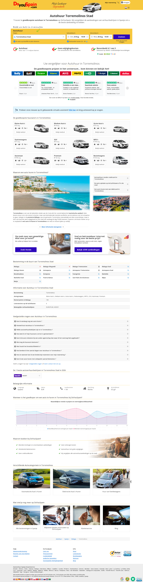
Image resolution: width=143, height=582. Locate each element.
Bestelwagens (77, 556)
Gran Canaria (94, 569)
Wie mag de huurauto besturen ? (28, 342)
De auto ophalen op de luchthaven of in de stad (109, 184)
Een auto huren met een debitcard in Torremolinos (107, 190)
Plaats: (15, 33)
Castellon (54, 569)
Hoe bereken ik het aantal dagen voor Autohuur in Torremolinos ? (39, 350)
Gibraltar (87, 569)
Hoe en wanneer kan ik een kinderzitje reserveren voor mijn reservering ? (41, 355)
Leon (25, 570)
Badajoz (37, 569)
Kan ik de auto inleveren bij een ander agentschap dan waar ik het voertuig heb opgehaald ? (48, 338)
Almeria (21, 569)
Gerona (81, 569)
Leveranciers (77, 554)
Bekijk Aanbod (20, 132)
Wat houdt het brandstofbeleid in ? (29, 346)
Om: (81, 33)
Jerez (111, 569)
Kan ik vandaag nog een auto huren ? (29, 321)
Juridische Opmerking (49, 558)
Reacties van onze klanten (21, 554)
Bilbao (49, 569)
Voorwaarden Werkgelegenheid (53, 561)
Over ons (46, 551)
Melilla (46, 570)
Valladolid (16, 572)
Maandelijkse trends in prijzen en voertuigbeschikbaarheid (71, 402)
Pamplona (62, 570)
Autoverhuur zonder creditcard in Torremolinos (105, 178)
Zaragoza (26, 572)
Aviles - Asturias (28, 569)
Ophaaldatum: (71, 33)
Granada (102, 569)
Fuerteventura (74, 569)
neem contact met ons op (52, 364)
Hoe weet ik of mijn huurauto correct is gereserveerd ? (35, 334)
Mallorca (40, 570)
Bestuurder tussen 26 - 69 (77, 41)
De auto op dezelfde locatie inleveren (27, 41)
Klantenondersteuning (20, 551)
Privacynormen (48, 554)
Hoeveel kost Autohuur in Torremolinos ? (30, 325)
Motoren (76, 558)
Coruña (61, 569)
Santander (82, 570)
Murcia (56, 570)
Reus (67, 570)
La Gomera (117, 569)
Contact (15, 556)
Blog (74, 561)
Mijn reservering (110, 3)
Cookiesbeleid (47, 556)
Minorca (51, 570)
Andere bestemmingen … (37, 572)
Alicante (15, 569)
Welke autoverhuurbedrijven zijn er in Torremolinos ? (35, 330)
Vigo (21, 572)
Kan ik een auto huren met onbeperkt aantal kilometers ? (36, 359)
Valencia (126, 570)
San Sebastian (74, 570)
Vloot (74, 551)
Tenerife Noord (110, 570)
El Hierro (66, 569)
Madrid (30, 570)
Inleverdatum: (94, 33)
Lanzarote (19, 570)
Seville (103, 570)
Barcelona (43, 569)
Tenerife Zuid (119, 570)
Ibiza (107, 569)
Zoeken (121, 36)
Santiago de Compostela (93, 570)
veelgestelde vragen (35, 364)
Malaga (35, 570)
